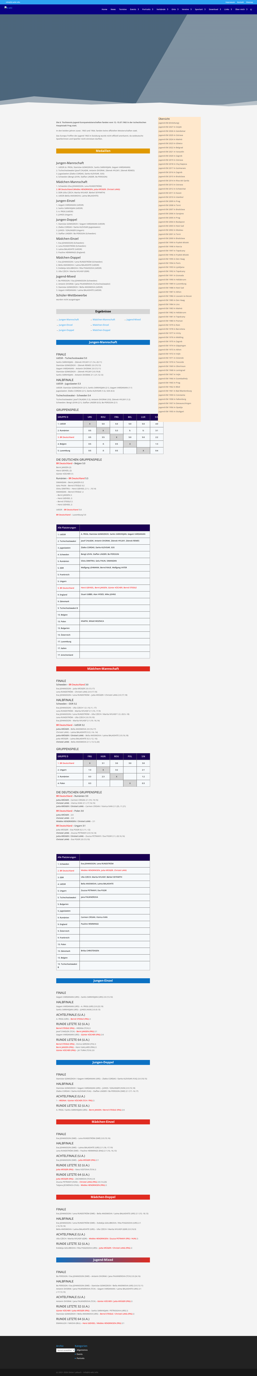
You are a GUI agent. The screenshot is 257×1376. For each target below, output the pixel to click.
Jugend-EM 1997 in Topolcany (172, 250)
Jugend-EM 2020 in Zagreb (170, 156)
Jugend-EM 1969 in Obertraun (172, 366)
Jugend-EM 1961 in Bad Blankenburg (175, 391)
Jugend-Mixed (134, 319)
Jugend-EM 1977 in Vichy (170, 333)
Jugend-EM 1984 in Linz (169, 304)
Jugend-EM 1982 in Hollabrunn (172, 312)
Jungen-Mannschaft (69, 319)
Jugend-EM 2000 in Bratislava (172, 238)
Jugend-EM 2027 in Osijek (170, 127)
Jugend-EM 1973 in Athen (170, 349)
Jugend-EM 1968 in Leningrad (172, 370)
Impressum (230, 2)
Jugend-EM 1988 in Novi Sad (171, 287)
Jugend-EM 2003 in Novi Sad (171, 226)
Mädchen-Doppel (101, 330)
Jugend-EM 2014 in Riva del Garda (174, 180)
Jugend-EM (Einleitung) (169, 123)
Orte (174, 9)
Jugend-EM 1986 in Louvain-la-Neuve (175, 296)
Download (213, 9)
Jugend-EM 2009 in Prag (169, 201)
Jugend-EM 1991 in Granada (171, 275)
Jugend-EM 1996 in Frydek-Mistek (174, 255)
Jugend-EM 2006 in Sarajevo (171, 213)
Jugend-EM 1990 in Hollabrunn (172, 279)
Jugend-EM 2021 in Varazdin (171, 151)
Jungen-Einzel (66, 324)
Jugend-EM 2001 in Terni (170, 234)
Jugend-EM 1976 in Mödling (171, 337)
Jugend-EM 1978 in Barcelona (172, 329)
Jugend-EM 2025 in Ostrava (171, 135)
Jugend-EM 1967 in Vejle (169, 374)
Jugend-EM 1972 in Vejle (169, 353)
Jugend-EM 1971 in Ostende (171, 358)
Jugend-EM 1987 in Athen (170, 292)
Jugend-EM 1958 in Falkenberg (172, 399)
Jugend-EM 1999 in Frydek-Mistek (174, 242)
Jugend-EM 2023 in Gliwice (170, 143)
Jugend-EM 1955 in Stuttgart (171, 411)
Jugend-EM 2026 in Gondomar (172, 131)
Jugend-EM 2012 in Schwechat (172, 188)
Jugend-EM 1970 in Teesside (171, 362)
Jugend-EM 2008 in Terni (170, 205)
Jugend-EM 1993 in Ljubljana (171, 267)
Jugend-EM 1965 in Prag (169, 382)
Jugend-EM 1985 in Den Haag (172, 300)
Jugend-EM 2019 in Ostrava (171, 160)
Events (133, 9)
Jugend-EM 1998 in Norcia (170, 246)
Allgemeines (82, 1350)
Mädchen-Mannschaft (104, 319)
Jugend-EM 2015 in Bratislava (172, 176)
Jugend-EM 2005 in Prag (169, 217)
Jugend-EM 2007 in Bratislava (172, 209)
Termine (123, 9)
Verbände (161, 9)
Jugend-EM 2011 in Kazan (170, 193)
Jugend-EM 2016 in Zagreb (170, 172)
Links (226, 9)
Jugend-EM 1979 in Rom (169, 325)
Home (104, 9)
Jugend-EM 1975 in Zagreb (170, 341)
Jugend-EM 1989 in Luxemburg (172, 283)
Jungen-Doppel (66, 330)
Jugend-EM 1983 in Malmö (170, 308)
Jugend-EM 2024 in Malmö (170, 139)
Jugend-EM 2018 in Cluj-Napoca (173, 164)
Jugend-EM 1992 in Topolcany (172, 271)
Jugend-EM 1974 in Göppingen (172, 345)
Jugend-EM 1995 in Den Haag (172, 259)
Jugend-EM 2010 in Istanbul (171, 197)
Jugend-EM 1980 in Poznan (171, 321)
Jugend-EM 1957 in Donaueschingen (175, 403)
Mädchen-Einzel (101, 324)
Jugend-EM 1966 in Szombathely (173, 378)
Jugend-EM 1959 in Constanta (172, 395)
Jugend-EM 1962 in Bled (169, 387)
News (113, 9)
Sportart (199, 9)
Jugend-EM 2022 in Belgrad (171, 147)
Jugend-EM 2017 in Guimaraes (172, 168)
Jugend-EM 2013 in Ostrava (171, 184)
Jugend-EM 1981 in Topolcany (172, 316)
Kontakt (240, 2)
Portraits (146, 9)
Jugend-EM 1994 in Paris (170, 263)
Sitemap (249, 2)
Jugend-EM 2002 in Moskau (171, 230)
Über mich (240, 9)
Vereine (185, 9)
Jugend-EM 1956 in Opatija (171, 407)
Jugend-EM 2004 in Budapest (172, 222)
